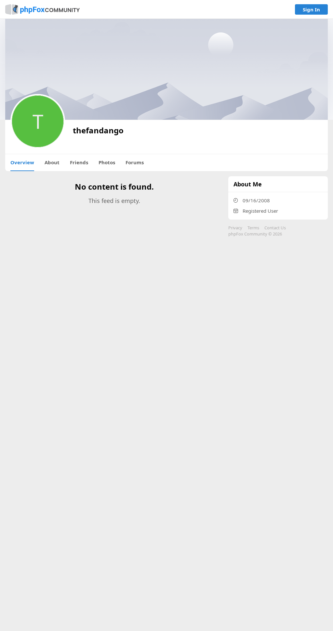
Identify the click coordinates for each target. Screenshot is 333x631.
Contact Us (275, 228)
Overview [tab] (22, 162)
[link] (42, 9)
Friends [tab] (79, 162)
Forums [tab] (135, 162)
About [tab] (52, 162)
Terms (253, 228)
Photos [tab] (107, 162)
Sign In (311, 9)
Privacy (235, 228)
